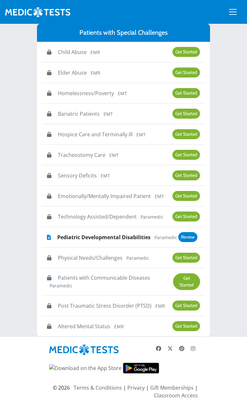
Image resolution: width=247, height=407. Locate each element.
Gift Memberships (172, 387)
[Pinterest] (181, 348)
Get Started (186, 52)
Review (188, 237)
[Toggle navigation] (233, 11)
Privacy (136, 387)
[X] (170, 348)
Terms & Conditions (98, 387)
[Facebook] (158, 348)
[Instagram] (193, 348)
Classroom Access (176, 395)
